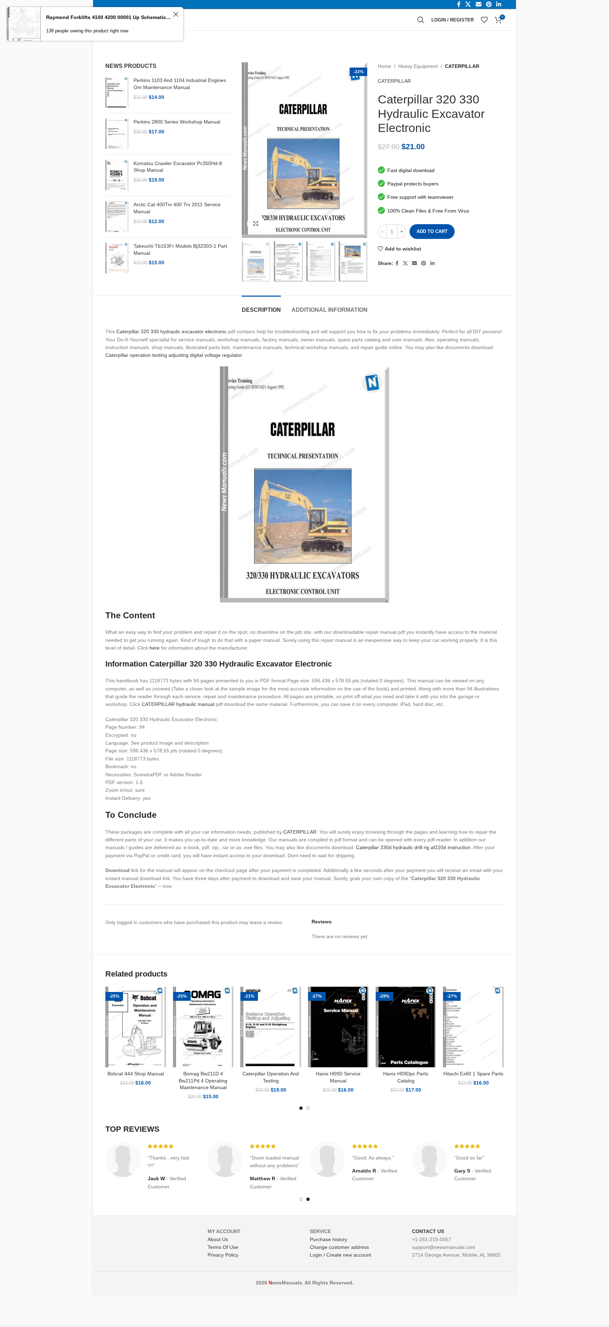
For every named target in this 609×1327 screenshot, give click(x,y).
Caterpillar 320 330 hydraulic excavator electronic (171, 331)
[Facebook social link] (397, 263)
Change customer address (339, 1247)
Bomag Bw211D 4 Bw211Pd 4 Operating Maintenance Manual (203, 1080)
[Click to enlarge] (256, 223)
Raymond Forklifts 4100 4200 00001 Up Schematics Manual (108, 17)
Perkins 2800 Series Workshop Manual (177, 122)
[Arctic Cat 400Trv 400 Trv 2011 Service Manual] (116, 216)
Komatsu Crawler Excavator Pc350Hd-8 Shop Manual (178, 166)
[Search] (421, 20)
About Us (218, 1239)
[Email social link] (414, 263)
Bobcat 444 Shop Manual (135, 1073)
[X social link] (405, 263)
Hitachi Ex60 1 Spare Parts (473, 1073)
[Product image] (135, 1027)
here (154, 648)
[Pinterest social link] (423, 263)
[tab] (261, 306)
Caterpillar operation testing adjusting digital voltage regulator (173, 355)
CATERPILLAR (462, 66)
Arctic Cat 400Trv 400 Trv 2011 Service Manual (177, 208)
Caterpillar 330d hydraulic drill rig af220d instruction (413, 847)
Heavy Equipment (418, 66)
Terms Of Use (223, 1247)
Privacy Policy (223, 1255)
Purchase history (328, 1239)
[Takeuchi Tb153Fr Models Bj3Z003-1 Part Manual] (116, 258)
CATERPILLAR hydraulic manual (178, 704)
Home (384, 66)
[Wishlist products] (484, 20)
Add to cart (432, 231)
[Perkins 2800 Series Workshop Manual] (116, 134)
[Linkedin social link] (432, 263)
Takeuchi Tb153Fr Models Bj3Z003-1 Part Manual (180, 249)
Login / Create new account (340, 1255)
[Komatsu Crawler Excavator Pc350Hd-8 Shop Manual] (116, 175)
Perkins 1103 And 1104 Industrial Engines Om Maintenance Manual (180, 83)
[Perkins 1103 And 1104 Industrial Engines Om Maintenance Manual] (116, 92)
